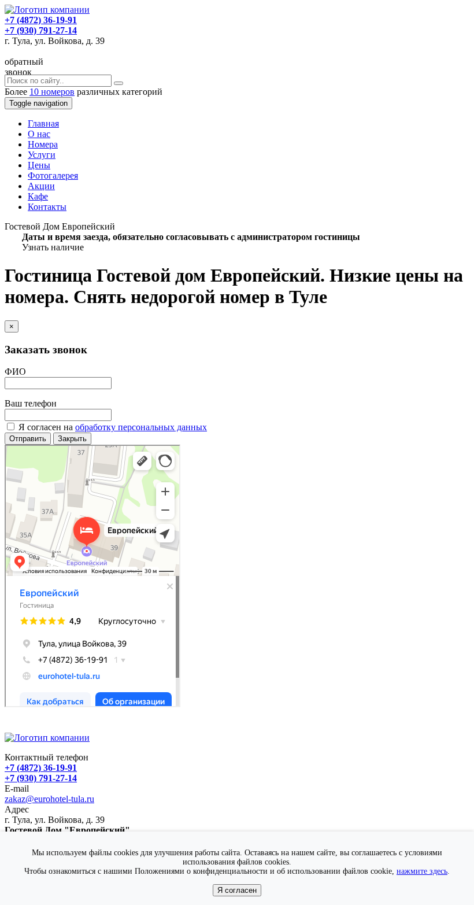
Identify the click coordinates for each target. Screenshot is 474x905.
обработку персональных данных (141, 427)
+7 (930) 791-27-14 (41, 30)
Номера (43, 144)
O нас (39, 134)
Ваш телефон (31, 403)
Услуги (41, 155)
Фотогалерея (53, 175)
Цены (39, 165)
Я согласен (237, 890)
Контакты (47, 207)
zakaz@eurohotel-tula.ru (49, 799)
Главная (43, 123)
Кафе (38, 196)
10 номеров (52, 92)
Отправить (27, 438)
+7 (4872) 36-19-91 (41, 20)
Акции (41, 186)
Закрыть (72, 438)
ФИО (15, 371)
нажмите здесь (422, 871)
